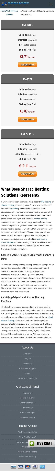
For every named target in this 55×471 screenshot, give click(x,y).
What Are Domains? (27, 437)
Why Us (27, 359)
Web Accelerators (27, 417)
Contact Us (27, 363)
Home (3, 11)
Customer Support (27, 368)
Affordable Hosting (27, 457)
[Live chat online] (41, 443)
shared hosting (7, 205)
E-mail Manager (27, 412)
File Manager (27, 408)
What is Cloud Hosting (27, 452)
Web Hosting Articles (12, 12)
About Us (27, 354)
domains (14, 208)
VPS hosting (45, 202)
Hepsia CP (27, 393)
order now (27, 65)
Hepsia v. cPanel (27, 398)
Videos (27, 373)
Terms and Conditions (27, 378)
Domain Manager (27, 403)
